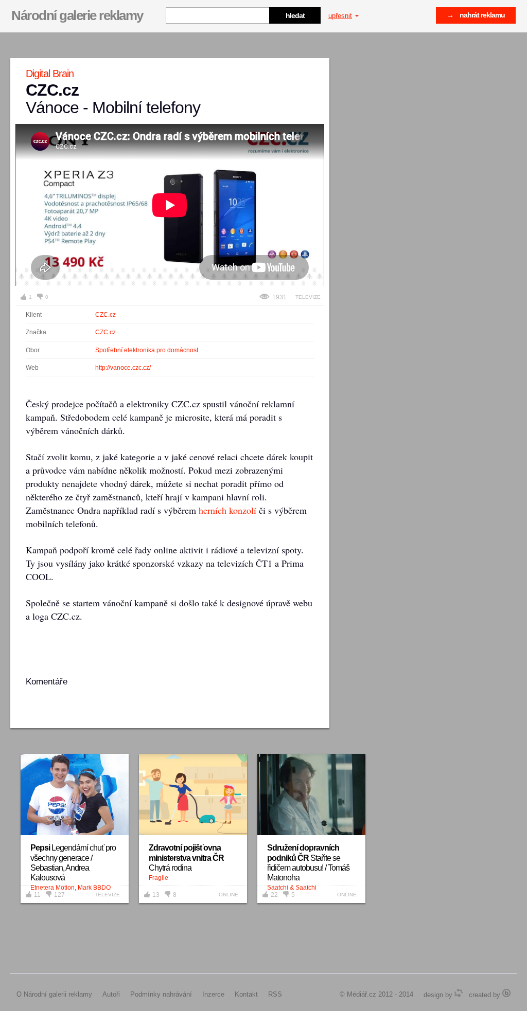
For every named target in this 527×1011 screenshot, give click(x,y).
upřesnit (340, 16)
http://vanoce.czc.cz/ (123, 367)
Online (228, 894)
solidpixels (506, 993)
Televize (308, 297)
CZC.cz (105, 314)
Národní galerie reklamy (77, 15)
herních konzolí (227, 510)
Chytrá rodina (186, 857)
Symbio (458, 993)
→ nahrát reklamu (476, 15)
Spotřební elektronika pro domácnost (146, 350)
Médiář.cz (361, 994)
